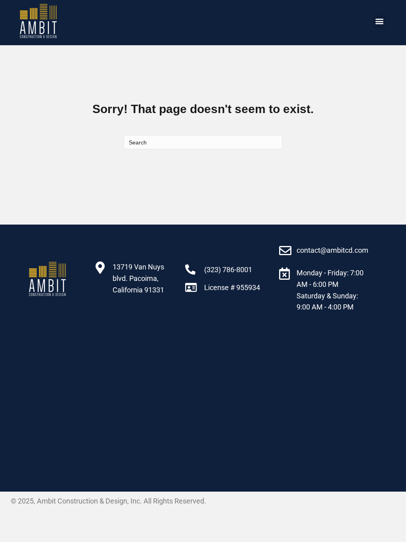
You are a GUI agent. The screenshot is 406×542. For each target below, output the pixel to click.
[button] (379, 21)
